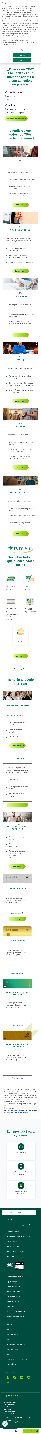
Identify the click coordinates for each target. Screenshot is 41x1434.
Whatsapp (5, 1424)
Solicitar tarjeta (16, 919)
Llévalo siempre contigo (16, 109)
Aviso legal (7, 1409)
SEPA (8, 1354)
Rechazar (22, 55)
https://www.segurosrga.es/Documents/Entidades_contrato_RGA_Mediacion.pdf (20, 1111)
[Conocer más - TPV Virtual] (20, 284)
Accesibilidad (11, 1364)
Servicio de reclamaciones (16, 1251)
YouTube (9, 1384)
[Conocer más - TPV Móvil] (20, 414)
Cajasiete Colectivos (13, 1296)
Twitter (16, 1377)
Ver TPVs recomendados (15, 119)
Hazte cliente (9, 1431)
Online (9, 99)
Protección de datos (10, 1414)
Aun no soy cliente (20, 669)
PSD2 (8, 1339)
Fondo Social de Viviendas (16, 1311)
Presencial (11, 96)
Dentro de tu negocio (15, 112)
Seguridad (10, 1256)
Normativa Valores (13, 1349)
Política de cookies (10, 1411)
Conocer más (20, 205)
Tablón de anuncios (10, 1402)
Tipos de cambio (9, 1405)
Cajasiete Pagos (12, 1282)
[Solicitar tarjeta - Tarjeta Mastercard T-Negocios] (17, 1035)
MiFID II (9, 1325)
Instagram (29, 1377)
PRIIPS (9, 1330)
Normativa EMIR (12, 1335)
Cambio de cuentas (13, 1287)
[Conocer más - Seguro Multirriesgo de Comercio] (17, 817)
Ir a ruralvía (20, 656)
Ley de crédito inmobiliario (16, 1344)
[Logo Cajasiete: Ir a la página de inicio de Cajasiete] (11, 1396)
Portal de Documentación (15, 1316)
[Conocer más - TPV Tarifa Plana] (20, 480)
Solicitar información (16, 805)
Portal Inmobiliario (13, 1291)
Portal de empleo (13, 1247)
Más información (17, 913)
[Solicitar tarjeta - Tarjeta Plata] (17, 878)
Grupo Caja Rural (13, 1232)
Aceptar (22, 60)
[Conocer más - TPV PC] (20, 348)
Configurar (22, 50)
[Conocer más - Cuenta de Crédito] (17, 695)
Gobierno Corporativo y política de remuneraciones (19, 1226)
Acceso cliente (29, 1431)
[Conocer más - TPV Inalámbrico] (20, 218)
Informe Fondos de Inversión (17, 1359)
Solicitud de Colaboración (15, 1277)
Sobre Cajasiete (12, 1220)
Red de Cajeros (12, 1242)
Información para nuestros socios (18, 1237)
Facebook (9, 1377)
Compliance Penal (13, 1301)
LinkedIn (23, 1377)
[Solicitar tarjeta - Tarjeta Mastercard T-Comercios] (17, 983)
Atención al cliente (10, 1407)
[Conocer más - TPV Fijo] (20, 151)
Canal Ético (10, 1306)
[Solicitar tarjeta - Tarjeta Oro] (17, 931)
